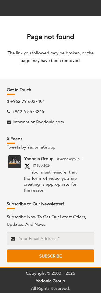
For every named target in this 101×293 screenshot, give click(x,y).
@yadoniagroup (68, 159)
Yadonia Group (39, 159)
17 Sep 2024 (41, 165)
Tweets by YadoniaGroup (31, 147)
